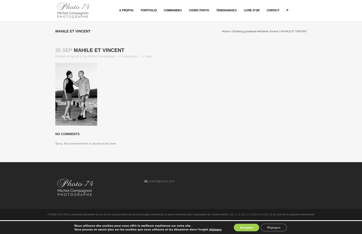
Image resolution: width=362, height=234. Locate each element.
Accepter (246, 227)
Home (225, 31)
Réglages (274, 227)
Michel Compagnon (101, 56)
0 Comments (128, 56)
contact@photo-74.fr (161, 181)
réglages (215, 229)
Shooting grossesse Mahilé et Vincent (255, 31)
